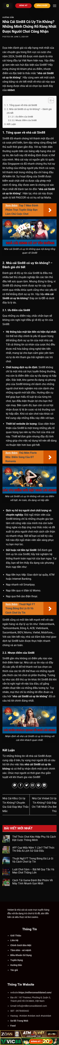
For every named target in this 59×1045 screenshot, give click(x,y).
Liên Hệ (14, 940)
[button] (55, 6)
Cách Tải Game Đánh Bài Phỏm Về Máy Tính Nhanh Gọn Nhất (32, 882)
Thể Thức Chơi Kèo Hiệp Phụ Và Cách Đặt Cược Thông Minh (34, 838)
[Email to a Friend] (32, 785)
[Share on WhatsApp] (14, 785)
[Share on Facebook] (20, 785)
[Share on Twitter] (26, 785)
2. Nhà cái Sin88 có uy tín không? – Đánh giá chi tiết (29, 111)
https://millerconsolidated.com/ (35, 992)
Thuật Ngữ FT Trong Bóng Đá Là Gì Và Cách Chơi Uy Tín (32, 860)
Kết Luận (11, 124)
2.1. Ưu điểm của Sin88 (22, 116)
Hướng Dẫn (8, 17)
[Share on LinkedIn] (44, 785)
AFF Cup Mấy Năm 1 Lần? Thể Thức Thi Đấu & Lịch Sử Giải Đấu (33, 849)
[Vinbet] (7, 6)
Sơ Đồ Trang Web (19, 1020)
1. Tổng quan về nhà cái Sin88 (22, 105)
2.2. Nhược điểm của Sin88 (24, 120)
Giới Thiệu (15, 935)
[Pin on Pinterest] (38, 785)
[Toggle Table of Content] (49, 100)
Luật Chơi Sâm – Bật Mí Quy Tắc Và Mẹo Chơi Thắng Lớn (33, 871)
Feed (13, 1025)
